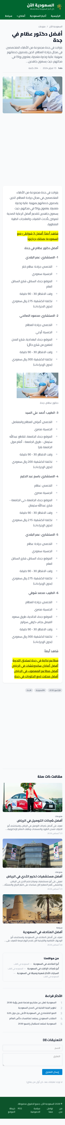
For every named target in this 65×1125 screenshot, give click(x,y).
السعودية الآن (55, 26)
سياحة (8, 16)
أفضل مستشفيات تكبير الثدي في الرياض (34, 876)
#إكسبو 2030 (55, 690)
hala (60, 68)
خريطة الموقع (11, 1110)
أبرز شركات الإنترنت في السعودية (43, 968)
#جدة (29, 690)
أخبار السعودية (38, 16)
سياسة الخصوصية (35, 1110)
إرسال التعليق (52, 1072)
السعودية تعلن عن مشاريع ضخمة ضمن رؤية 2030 (31, 1002)
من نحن (60, 1110)
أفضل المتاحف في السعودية (42, 932)
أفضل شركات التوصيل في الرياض (39, 820)
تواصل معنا (50, 1110)
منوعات (42, 26)
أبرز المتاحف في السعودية (46, 964)
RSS (20, 1109)
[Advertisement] (32, 149)
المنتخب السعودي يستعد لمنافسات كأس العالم (32, 1018)
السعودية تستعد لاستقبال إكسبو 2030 (37, 1023)
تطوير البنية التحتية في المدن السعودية (37, 1007)
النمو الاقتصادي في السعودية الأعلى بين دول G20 (31, 1013)
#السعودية (40, 690)
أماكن (21, 16)
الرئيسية (55, 16)
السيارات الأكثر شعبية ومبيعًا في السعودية (38, 973)
